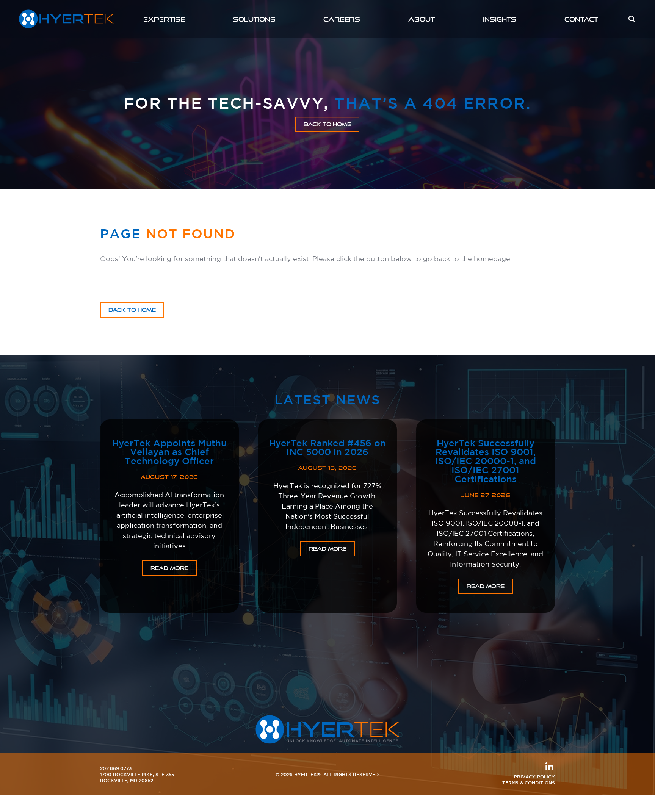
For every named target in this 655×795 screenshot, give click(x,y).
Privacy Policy (534, 776)
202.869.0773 (116, 768)
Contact (581, 19)
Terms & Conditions (528, 782)
